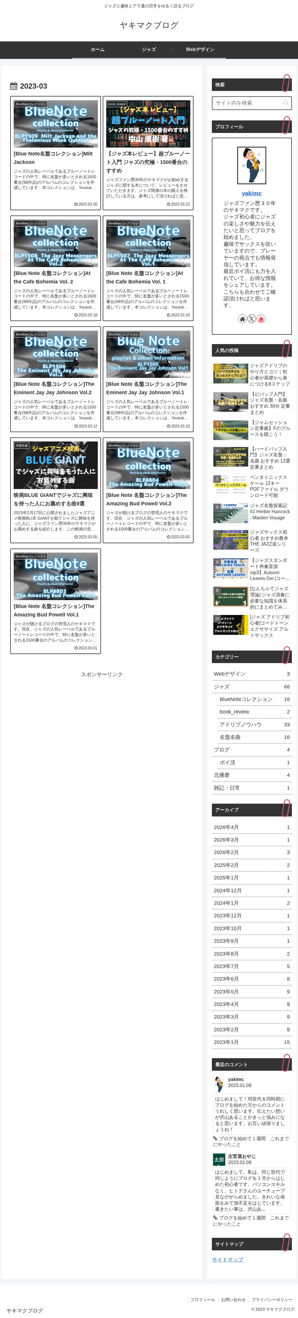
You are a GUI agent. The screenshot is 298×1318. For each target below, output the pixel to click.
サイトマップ (227, 1260)
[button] (286, 102)
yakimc (252, 193)
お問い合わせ (233, 1299)
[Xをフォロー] (251, 318)
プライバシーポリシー (272, 1299)
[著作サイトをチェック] (242, 318)
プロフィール (203, 1299)
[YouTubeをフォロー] (261, 318)
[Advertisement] (102, 720)
